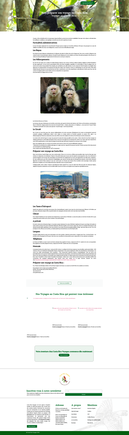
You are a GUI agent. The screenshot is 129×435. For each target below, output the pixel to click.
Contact (66, 3)
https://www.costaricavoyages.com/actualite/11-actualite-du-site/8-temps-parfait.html (55, 259)
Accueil (40, 3)
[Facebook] (121, 3)
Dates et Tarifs (48, 3)
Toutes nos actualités (64, 283)
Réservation (58, 3)
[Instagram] (111, 3)
